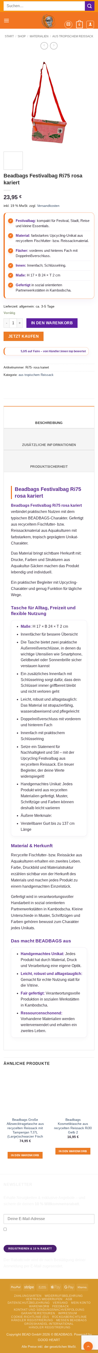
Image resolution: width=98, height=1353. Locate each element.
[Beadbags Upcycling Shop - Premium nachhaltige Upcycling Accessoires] (49, 20)
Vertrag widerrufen (44, 1299)
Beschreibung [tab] (49, 423)
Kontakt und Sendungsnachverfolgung (49, 1309)
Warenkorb (39, 1306)
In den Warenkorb (52, 323)
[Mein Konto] (90, 24)
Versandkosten (48, 206)
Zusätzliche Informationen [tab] (49, 445)
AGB (69, 1299)
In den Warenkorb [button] (25, 1155)
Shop (22, 36)
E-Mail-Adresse (16, 1211)
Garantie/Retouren (38, 1313)
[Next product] (44, 46)
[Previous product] (53, 46)
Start (9, 36)
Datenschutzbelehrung (29, 1302)
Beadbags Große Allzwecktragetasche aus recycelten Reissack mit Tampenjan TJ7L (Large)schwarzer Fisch (25, 1128)
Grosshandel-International (49, 1324)
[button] (6, 20)
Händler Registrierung (32, 1320)
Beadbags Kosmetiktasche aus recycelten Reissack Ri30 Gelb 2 (73, 1126)
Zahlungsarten (27, 1296)
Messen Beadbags (71, 1320)
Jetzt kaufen (23, 336)
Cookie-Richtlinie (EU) (30, 1317)
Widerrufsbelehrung (64, 1296)
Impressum (67, 1313)
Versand (60, 1302)
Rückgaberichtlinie (69, 1317)
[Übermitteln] (89, 6)
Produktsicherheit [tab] (49, 466)
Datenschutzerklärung (21, 1241)
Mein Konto (80, 1302)
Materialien (39, 36)
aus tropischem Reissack (36, 375)
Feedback (60, 1306)
